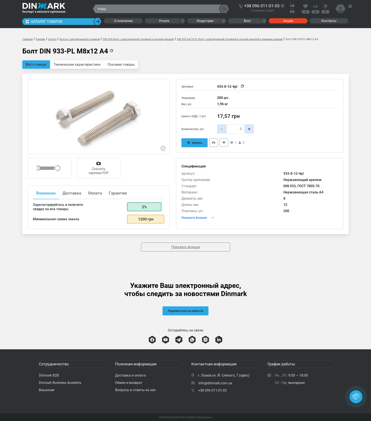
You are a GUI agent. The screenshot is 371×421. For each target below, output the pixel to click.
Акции (288, 21)
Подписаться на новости (185, 311)
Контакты (328, 21)
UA (292, 6)
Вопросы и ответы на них (135, 390)
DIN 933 (289, 186)
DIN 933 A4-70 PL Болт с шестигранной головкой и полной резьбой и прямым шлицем (230, 39)
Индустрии (205, 21)
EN (292, 12)
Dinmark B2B (49, 375)
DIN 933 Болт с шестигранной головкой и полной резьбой (138, 39)
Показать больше (185, 247)
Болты (52, 39)
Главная (27, 39)
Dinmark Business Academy (60, 383)
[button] (356, 396)
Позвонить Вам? (262, 10)
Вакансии (46, 390)
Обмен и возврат (128, 383)
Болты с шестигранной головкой (79, 39)
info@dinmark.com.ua (215, 383)
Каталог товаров (46, 22)
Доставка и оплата (130, 375)
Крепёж (40, 39)
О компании (123, 21)
